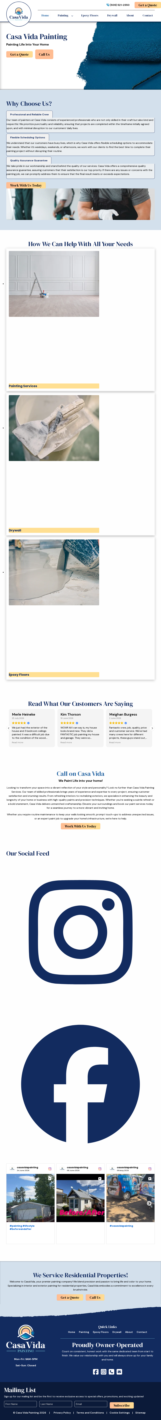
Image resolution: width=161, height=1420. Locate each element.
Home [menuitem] (45, 15)
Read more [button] (11, 742)
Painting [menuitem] (63, 15)
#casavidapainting (121, 1225)
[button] (152, 728)
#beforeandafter (20, 1229)
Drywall (116, 1332)
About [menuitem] (130, 15)
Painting (84, 1332)
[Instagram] (80, 1005)
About (129, 1332)
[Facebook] (80, 1157)
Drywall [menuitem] (112, 15)
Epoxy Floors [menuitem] (89, 15)
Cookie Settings (120, 1412)
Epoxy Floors (101, 1332)
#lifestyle (28, 1225)
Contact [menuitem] (148, 15)
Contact (142, 1332)
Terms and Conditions (90, 1412)
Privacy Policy (62, 1412)
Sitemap (140, 1412)
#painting (16, 1225)
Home (71, 1332)
